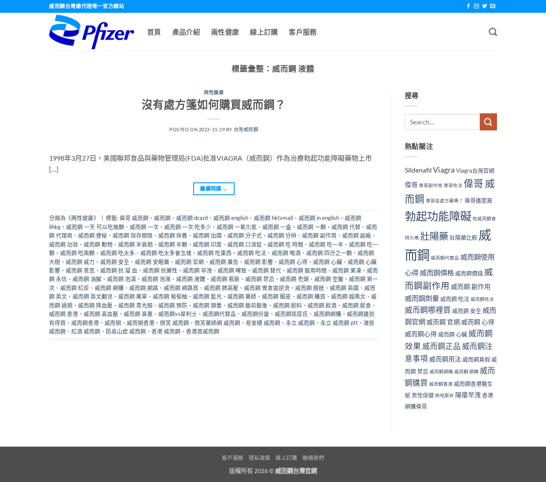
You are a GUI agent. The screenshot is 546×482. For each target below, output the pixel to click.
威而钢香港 (140, 322)
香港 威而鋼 (165, 331)
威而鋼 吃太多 (117, 252)
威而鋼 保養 (172, 235)
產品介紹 (186, 32)
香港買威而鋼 (202, 331)
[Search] (493, 32)
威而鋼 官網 (189, 261)
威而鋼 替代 (266, 270)
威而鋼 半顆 (172, 244)
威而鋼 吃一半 (326, 244)
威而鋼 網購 (109, 287)
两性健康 (214, 92)
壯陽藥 (434, 236)
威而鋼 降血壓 (95, 305)
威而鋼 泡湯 (121, 278)
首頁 (154, 32)
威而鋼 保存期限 (133, 235)
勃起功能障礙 (438, 216)
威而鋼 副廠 (356, 235)
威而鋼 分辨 (281, 235)
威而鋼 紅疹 (74, 287)
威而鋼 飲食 (356, 305)
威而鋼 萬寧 (132, 296)
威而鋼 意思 (80, 270)
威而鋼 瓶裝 (225, 278)
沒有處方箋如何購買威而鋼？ (214, 104)
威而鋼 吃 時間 (285, 244)
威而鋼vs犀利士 (177, 313)
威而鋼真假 (476, 359)
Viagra (444, 169)
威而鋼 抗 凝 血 (118, 270)
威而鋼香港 (85, 322)
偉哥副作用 (430, 185)
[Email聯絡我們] (492, 6)
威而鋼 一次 (144, 226)
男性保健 (423, 395)
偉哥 (411, 184)
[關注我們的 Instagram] (476, 6)
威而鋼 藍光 (207, 296)
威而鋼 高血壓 (101, 313)
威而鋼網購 (327, 313)
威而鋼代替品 (219, 313)
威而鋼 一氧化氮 (237, 226)
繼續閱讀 (213, 188)
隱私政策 (259, 458)
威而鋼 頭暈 (207, 305)
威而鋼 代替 (345, 226)
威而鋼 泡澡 (156, 278)
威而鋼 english (230, 217)
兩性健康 (225, 32)
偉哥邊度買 (478, 200)
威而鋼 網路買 (181, 287)
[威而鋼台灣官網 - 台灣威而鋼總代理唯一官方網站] (91, 31)
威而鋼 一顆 (311, 226)
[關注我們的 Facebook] (468, 6)
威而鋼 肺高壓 (221, 287)
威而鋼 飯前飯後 (247, 305)
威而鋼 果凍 (346, 270)
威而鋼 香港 (63, 313)
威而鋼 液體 (190, 278)
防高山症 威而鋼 (126, 331)
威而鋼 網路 (143, 287)
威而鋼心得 (421, 334)
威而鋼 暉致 (232, 270)
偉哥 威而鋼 (133, 217)
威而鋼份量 (255, 313)
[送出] (488, 121)
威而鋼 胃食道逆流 (267, 287)
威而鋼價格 (437, 272)
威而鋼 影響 (258, 261)
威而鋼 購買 (310, 296)
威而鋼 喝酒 (286, 252)
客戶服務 (303, 32)
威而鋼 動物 (98, 244)
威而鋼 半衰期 (135, 244)
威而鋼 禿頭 (294, 278)
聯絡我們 (313, 458)
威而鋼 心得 (293, 261)
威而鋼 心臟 (327, 261)
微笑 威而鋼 (174, 322)
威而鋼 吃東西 (214, 252)
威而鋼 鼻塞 (138, 313)
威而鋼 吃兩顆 (77, 252)
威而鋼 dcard (192, 217)
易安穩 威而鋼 (263, 322)
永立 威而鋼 (300, 322)
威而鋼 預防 (172, 305)
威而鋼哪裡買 (428, 310)
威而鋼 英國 (344, 287)
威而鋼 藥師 (241, 296)
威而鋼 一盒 (276, 226)
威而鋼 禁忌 (259, 278)
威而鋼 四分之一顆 (329, 252)
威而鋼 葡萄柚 (170, 296)
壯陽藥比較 (463, 237)
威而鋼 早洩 (197, 270)
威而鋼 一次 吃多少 (187, 226)
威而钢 (113, 322)
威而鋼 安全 (114, 261)
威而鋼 (162, 217)
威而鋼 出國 (207, 235)
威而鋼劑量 (422, 298)
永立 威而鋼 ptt (339, 322)
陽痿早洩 (468, 394)
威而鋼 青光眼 (135, 305)
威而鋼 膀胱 (309, 287)
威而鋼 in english (319, 217)
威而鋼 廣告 (223, 261)
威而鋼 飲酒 (322, 305)
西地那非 (444, 395)
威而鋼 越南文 (348, 296)
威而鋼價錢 (469, 273)
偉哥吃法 (453, 185)
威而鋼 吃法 (251, 252)
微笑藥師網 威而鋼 (217, 322)
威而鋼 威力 (80, 261)
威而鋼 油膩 (87, 278)
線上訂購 (264, 32)
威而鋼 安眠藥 (152, 261)
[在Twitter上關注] (484, 6)
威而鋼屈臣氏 (291, 313)
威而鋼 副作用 (319, 235)
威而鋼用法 (445, 359)
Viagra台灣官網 (475, 170)
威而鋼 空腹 (328, 278)
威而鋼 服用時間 (307, 270)
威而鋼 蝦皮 (276, 296)
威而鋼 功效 (63, 244)
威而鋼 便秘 (92, 235)
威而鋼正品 (441, 346)
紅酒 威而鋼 (85, 331)
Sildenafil (418, 170)
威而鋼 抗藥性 (160, 270)
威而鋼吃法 (482, 299)
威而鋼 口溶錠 (244, 244)
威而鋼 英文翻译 (93, 296)
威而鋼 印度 (207, 244)
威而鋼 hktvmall (273, 217)
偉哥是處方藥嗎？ (444, 200)
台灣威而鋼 (246, 129)
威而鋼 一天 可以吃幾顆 (95, 226)
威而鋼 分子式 (244, 235)
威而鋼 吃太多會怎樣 (166, 252)
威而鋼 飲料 (287, 305)
